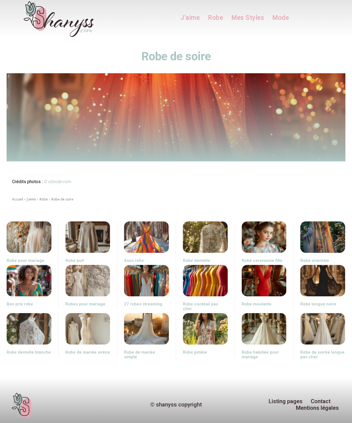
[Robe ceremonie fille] (264, 237)
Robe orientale (314, 260)
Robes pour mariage (85, 304)
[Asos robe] (146, 237)
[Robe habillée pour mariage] (264, 329)
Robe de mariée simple (139, 354)
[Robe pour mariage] (29, 237)
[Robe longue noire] (322, 280)
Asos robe (134, 260)
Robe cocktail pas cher (200, 306)
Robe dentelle (196, 260)
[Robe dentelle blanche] (29, 329)
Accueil (17, 199)
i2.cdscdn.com (57, 181)
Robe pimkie (195, 352)
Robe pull (74, 260)
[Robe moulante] (264, 280)
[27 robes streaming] (146, 280)
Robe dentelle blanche (29, 352)
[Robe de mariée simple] (146, 329)
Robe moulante (256, 304)
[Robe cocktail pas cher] (205, 280)
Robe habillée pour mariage (260, 354)
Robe (44, 199)
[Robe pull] (87, 237)
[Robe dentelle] (205, 237)
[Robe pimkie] (205, 329)
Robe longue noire (318, 304)
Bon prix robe (20, 304)
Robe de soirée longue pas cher (322, 354)
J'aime (31, 199)
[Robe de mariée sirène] (87, 329)
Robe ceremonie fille (262, 260)
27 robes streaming (143, 304)
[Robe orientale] (322, 237)
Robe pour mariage (25, 260)
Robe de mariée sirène (87, 352)
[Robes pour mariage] (87, 280)
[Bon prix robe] (29, 280)
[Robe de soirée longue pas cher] (322, 329)
